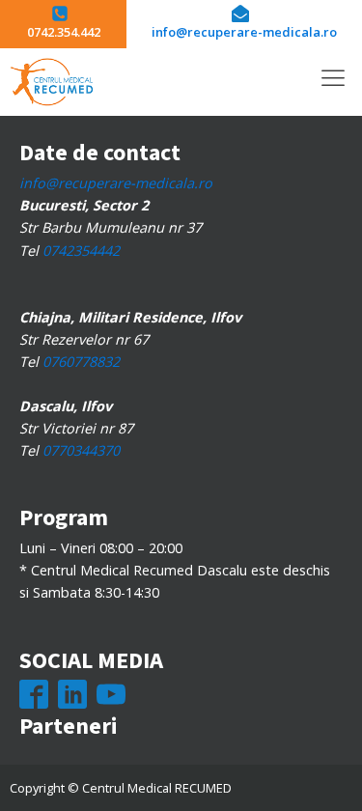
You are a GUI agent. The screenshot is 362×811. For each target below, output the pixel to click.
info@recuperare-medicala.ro (115, 183)
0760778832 (81, 361)
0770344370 (81, 450)
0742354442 (81, 250)
